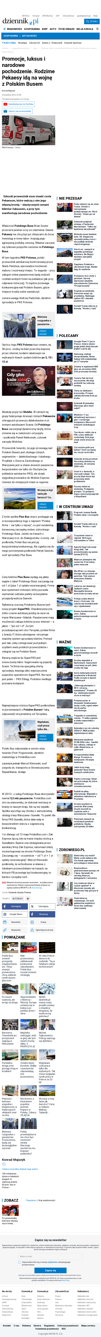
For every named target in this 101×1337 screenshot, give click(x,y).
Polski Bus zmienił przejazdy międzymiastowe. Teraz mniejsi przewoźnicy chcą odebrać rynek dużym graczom (9, 968)
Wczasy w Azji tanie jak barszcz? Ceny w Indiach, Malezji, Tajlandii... (45, 494)
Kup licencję (37, 888)
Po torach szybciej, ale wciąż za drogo (10, 1000)
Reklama (26, 1325)
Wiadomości (27, 1306)
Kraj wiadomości (47, 1200)
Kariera (37, 1325)
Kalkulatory (83, 1291)
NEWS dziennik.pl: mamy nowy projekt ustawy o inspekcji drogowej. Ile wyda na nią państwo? (46, 1007)
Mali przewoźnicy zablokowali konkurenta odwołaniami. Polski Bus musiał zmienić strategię (28, 965)
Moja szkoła (42, 1306)
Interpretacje (7, 1312)
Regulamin (49, 1325)
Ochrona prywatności (67, 1325)
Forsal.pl (5, 1306)
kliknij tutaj (65, 1280)
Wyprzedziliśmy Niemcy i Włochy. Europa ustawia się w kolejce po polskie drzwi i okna (28, 1005)
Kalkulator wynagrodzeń (88, 1315)
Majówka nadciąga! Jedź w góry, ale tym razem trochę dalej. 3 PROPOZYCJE (28, 1039)
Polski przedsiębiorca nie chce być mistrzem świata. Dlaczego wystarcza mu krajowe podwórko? (28, 1142)
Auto (24, 1296)
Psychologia (60, 1312)
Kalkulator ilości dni (85, 1299)
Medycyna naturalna (63, 1306)
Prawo (58, 1296)
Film (39, 1312)
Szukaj (94, 21)
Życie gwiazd (42, 1309)
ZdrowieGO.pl (68, 16)
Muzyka (40, 1315)
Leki (57, 1302)
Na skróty (7, 1291)
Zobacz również (43, 332)
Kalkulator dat (83, 1296)
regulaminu (52, 1262)
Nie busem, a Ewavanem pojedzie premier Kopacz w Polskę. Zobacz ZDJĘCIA (28, 1107)
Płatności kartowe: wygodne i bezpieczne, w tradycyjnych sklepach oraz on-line (9, 1107)
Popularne (31, 1200)
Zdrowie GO (34, 43)
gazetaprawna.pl (84, 16)
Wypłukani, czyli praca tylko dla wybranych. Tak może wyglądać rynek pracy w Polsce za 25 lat (44, 726)
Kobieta (40, 1296)
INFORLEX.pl (47, 16)
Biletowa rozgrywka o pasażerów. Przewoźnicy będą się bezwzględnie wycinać (45, 320)
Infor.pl (5, 1296)
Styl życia (59, 1315)
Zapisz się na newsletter (19, 111)
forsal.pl (35, 16)
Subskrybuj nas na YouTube (20, 104)
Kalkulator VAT (84, 1306)
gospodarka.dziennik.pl (20, 48)
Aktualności (29, 36)
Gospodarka (11, 36)
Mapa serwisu (88, 1325)
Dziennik (5, 48)
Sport (24, 1309)
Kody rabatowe (43, 1299)
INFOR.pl (25, 16)
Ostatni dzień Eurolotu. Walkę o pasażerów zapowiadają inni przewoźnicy (28, 1070)
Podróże (25, 1315)
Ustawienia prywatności (47, 1329)
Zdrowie (25, 1312)
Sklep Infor (6, 1315)
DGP (58, 16)
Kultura (40, 1318)
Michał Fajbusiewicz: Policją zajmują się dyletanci (47, 1036)
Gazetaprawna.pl (9, 1299)
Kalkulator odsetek (85, 1309)
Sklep (95, 16)
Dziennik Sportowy (73, 43)
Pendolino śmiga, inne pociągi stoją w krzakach (10, 1067)
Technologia (27, 1299)
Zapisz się (50, 1270)
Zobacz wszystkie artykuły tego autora (20, 1169)
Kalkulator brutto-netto (87, 1312)
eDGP (4, 1302)
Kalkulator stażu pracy (87, 1302)
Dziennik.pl (27, 1291)
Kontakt (7, 1325)
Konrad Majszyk (8, 91)
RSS (64, 1329)
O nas (16, 1325)
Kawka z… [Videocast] (52, 43)
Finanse (58, 1299)
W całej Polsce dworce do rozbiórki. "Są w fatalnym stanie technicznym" (47, 961)
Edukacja (41, 1302)
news (35, 48)
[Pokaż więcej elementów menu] (97, 29)
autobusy (17, 898)
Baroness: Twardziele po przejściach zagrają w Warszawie (9, 1038)
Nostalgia (22, 43)
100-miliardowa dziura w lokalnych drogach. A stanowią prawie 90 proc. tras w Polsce (10, 1180)
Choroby (58, 1309)
